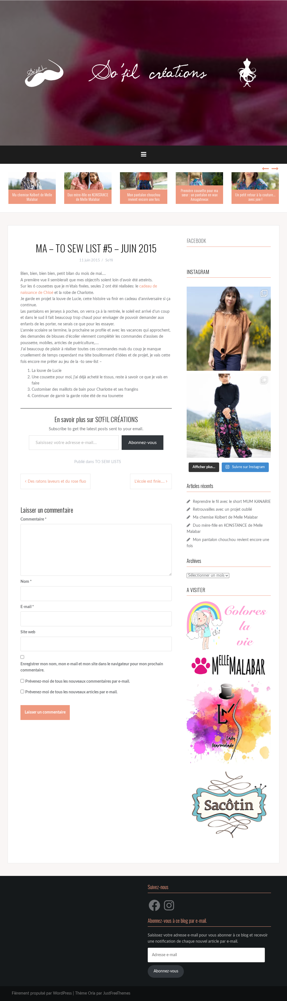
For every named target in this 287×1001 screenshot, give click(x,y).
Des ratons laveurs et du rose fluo (57, 482)
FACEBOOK (196, 240)
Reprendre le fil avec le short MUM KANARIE (232, 502)
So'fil (109, 260)
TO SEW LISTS (108, 462)
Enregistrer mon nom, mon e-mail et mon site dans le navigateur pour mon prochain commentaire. (91, 667)
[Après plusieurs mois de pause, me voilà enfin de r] (229, 329)
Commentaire (33, 519)
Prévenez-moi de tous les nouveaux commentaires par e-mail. (77, 682)
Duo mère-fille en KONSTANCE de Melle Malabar (88, 197)
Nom (26, 582)
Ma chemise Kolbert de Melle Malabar (32, 197)
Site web (27, 632)
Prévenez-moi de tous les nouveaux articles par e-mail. (71, 692)
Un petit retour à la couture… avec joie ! (255, 197)
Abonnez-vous (142, 442)
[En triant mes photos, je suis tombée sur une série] (229, 416)
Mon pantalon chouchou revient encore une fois (143, 197)
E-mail (27, 607)
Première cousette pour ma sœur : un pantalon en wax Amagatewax (199, 194)
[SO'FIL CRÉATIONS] (143, 73)
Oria (91, 993)
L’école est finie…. (150, 482)
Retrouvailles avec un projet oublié (222, 510)
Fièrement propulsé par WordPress (42, 993)
